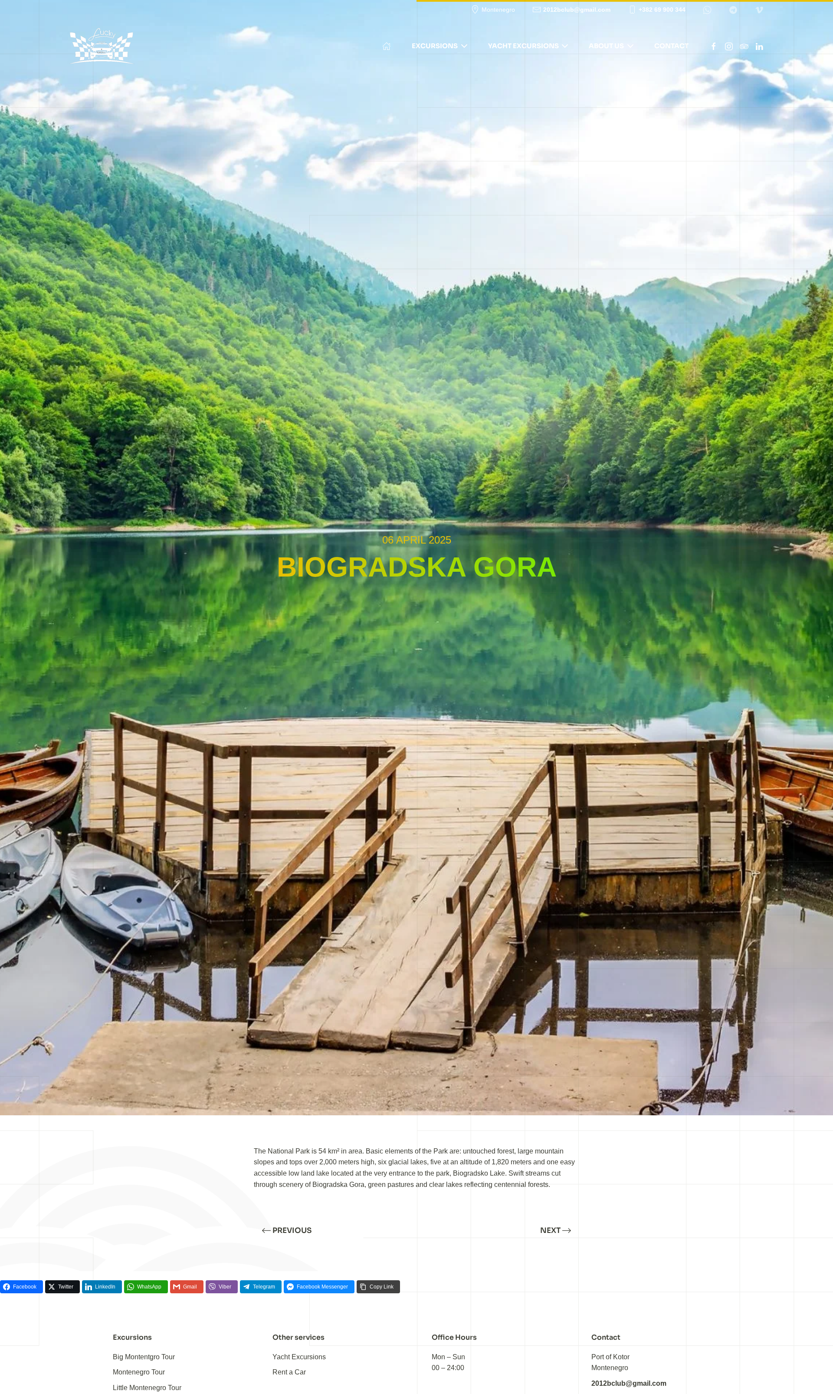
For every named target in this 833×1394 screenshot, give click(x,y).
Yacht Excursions (299, 1357)
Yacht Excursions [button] (523, 46)
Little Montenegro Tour (147, 1387)
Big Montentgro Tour (144, 1357)
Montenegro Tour (139, 1372)
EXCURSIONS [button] (435, 46)
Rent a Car (289, 1372)
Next (550, 1230)
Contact (671, 46)
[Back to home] (101, 46)
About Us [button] (606, 46)
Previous (292, 1230)
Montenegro (498, 9)
